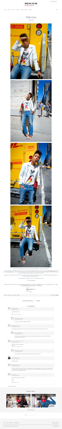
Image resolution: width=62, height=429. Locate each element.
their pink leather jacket (10, 271)
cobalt (33, 270)
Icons (38, 301)
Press (7, 422)
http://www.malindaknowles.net (17, 346)
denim (9, 295)
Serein (13, 374)
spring (18, 295)
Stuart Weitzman (33, 285)
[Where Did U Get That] (31, 4)
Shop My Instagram (24, 9)
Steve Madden (25, 285)
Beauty (13, 9)
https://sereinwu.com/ (15, 382)
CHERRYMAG (13, 308)
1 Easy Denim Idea (28, 301)
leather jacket (13, 295)
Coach (49, 284)
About (5, 9)
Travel (17, 9)
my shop (33, 280)
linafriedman (14, 357)
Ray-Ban (40, 285)
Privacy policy (11, 422)
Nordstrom (39, 284)
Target (56, 284)
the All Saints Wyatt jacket (51, 270)
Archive (30, 9)
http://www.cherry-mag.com (16, 314)
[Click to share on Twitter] (54, 295)
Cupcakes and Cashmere (26, 284)
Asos (20, 284)
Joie (22, 285)
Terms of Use (17, 422)
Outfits (8, 9)
